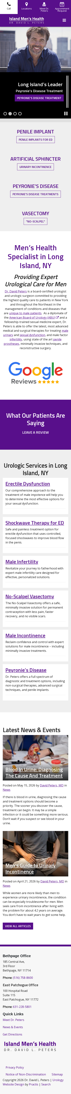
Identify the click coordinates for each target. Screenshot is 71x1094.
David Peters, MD (52, 785)
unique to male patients (25, 313)
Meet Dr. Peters (13, 1020)
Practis (33, 1084)
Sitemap (57, 1074)
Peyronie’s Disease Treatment (39, 98)
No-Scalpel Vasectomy (29, 596)
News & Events (13, 1027)
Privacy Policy (15, 1067)
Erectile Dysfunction (27, 483)
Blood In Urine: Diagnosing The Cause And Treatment (34, 772)
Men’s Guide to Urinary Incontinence (30, 868)
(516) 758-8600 (23, 978)
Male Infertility (21, 561)
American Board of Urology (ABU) (32, 318)
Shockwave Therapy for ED (34, 523)
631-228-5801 (22, 1007)
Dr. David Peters (16, 291)
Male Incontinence (25, 635)
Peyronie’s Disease (25, 670)
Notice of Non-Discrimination (26, 1074)
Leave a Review (35, 432)
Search (46, 1084)
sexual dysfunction (32, 335)
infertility (16, 339)
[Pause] (66, 113)
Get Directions (12, 1034)
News (6, 790)
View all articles (18, 926)
